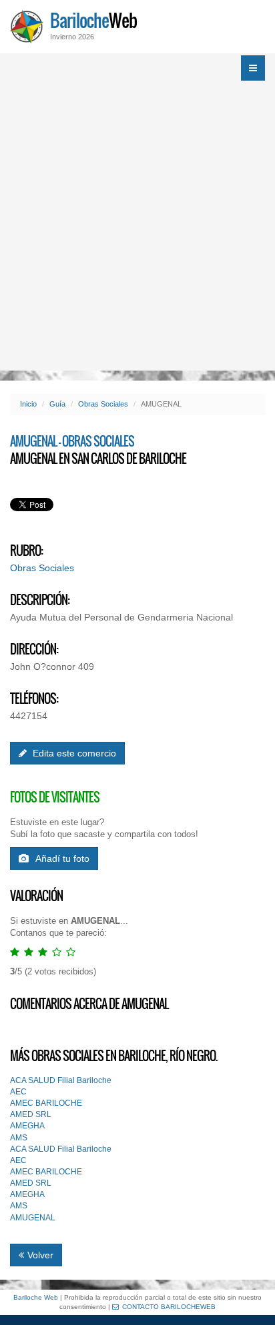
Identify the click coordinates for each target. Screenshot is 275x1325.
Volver (40, 1255)
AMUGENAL (32, 1217)
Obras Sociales (103, 404)
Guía (57, 404)
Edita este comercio (73, 753)
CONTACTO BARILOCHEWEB (169, 1306)
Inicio (28, 404)
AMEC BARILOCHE (46, 1103)
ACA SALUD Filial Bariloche (60, 1080)
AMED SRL (30, 1114)
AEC (18, 1091)
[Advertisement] (137, 226)
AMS (18, 1137)
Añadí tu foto (62, 858)
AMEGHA (27, 1125)
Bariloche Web (35, 1297)
